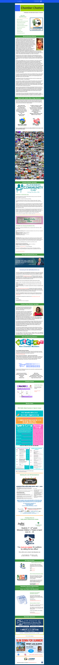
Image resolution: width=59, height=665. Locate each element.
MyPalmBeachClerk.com (36, 296)
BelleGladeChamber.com (32, 662)
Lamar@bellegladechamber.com (35, 600)
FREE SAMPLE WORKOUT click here (35, 654)
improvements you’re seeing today (23, 288)
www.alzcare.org (37, 213)
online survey (18, 294)
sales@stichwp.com (23, 246)
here (18, 471)
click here (33, 568)
